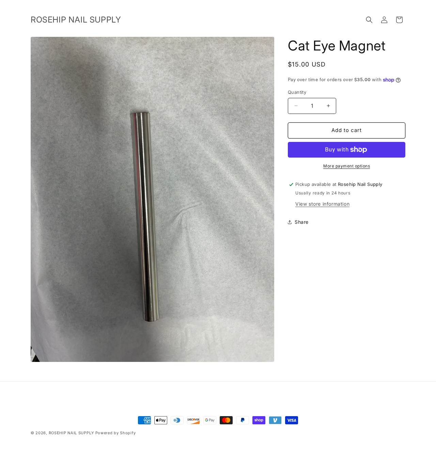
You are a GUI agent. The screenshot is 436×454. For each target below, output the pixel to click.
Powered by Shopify (115, 432)
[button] (369, 19)
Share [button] (302, 222)
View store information (322, 204)
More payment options (346, 166)
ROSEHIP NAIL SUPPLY (71, 432)
